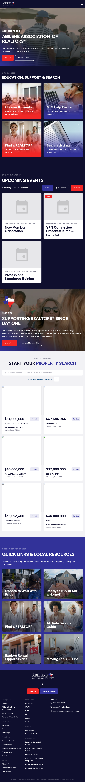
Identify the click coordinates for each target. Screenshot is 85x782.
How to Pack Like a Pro (34, 764)
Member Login (7, 752)
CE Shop (28, 722)
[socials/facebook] (42, 684)
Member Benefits (8, 741)
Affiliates (5, 725)
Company (6, 699)
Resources (29, 699)
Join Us (8, 58)
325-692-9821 (59, 703)
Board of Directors (9, 768)
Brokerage (6, 733)
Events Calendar (31, 734)
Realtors (5, 729)
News (27, 711)
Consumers (30, 738)
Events (16, 187)
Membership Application (11, 748)
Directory (6, 721)
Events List (29, 730)
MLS (27, 714)
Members (6, 737)
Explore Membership (30, 343)
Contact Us (6, 771)
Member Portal (24, 58)
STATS (27, 707)
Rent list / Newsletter (10, 717)
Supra (27, 718)
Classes (24, 187)
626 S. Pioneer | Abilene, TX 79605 (66, 711)
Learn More (9, 343)
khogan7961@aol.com (61, 707)
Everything (6, 187)
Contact (53, 699)
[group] (15, 188)
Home (4, 703)
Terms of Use (59, 780)
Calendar (62, 188)
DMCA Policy (69, 780)
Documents (29, 703)
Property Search (31, 754)
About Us (6, 760)
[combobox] (39, 379)
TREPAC (5, 756)
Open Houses (7, 713)
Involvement (7, 744)
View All (77, 188)
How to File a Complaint (34, 768)
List (48, 188)
